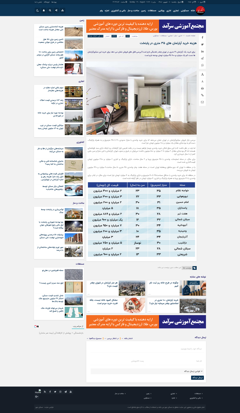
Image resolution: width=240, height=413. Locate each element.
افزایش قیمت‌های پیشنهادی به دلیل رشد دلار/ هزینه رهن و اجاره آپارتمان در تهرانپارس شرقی (50, 178)
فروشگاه (46, 2)
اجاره (107, 10)
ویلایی (161, 10)
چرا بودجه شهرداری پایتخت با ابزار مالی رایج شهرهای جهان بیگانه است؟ (51, 225)
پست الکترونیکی (137, 361)
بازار (175, 36)
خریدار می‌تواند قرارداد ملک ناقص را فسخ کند (52, 310)
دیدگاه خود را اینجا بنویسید (191, 349)
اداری (168, 10)
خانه (193, 10)
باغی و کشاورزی (118, 10)
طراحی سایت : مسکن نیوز (44, 407)
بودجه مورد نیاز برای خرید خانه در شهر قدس (50, 114)
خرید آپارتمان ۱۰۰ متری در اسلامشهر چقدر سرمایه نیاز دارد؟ (163, 301)
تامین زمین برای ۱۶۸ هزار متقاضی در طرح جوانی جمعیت (50, 41)
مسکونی (185, 10)
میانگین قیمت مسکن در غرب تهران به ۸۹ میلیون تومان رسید (50, 127)
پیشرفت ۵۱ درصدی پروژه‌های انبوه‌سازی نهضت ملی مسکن (51, 236)
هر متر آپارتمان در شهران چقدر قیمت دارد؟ (104, 284)
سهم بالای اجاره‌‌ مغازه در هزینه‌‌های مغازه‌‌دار (53, 89)
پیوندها (54, 2)
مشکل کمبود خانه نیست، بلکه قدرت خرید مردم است (104, 301)
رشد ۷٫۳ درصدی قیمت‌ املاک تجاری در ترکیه (51, 102)
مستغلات (152, 10)
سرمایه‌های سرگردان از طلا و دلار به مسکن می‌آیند (50, 150)
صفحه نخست (190, 36)
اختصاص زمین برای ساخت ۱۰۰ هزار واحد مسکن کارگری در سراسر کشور (50, 54)
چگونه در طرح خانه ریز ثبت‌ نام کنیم (163, 284)
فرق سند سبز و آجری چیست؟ (51, 283)
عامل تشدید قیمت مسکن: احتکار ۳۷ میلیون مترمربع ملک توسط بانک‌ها (51, 298)
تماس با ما (38, 2)
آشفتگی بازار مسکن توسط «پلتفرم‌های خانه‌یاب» (52, 188)
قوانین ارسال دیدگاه (192, 371)
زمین (143, 10)
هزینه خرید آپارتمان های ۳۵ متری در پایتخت (168, 43)
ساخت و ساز (133, 10)
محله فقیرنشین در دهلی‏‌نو (52, 270)
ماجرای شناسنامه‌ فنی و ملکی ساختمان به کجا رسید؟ (51, 163)
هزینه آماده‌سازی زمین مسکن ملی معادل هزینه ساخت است (51, 28)
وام (101, 10)
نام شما (199, 361)
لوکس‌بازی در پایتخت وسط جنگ (52, 211)
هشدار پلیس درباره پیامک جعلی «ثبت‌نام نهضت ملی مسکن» (50, 66)
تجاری (176, 10)
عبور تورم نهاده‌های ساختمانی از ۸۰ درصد (50, 249)
